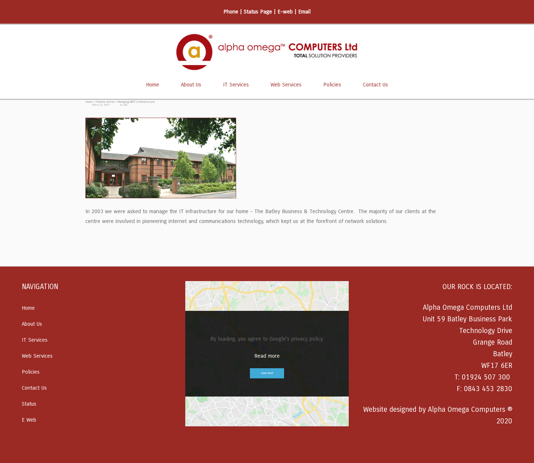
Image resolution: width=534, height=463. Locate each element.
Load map (267, 373)
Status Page (258, 11)
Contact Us (375, 84)
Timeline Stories (104, 101)
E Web (29, 420)
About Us (191, 84)
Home (152, 84)
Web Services (286, 84)
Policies (332, 84)
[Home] (267, 52)
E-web (285, 11)
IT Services (236, 84)
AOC (126, 104)
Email (304, 11)
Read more (267, 356)
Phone (230, 11)
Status (29, 404)
